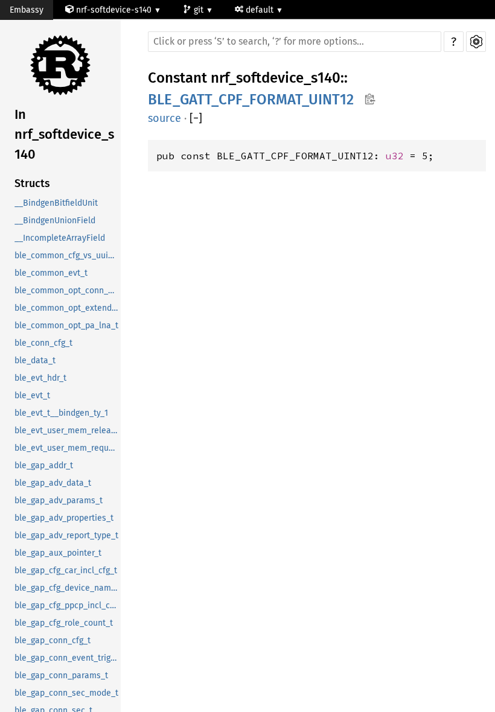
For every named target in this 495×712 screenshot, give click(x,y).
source (164, 118)
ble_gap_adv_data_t (52, 483)
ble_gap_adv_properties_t (63, 518)
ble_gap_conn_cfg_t (52, 640)
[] (196, 118)
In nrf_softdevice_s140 (64, 134)
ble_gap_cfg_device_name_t (67, 588)
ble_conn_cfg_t (43, 343)
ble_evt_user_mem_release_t (67, 430)
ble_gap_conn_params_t (61, 675)
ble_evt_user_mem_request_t (67, 448)
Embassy (26, 10)
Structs (32, 183)
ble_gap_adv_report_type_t (66, 535)
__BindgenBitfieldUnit (56, 203)
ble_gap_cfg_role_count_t (63, 623)
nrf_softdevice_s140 (275, 77)
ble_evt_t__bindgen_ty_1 (61, 413)
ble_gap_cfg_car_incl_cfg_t (65, 570)
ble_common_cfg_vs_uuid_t (67, 255)
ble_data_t (35, 360)
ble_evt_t (32, 395)
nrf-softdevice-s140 (114, 10)
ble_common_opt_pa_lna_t (66, 325)
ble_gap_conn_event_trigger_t (67, 658)
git (200, 10)
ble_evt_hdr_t (40, 378)
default (261, 10)
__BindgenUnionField (54, 220)
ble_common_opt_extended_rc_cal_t (67, 308)
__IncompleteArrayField (59, 238)
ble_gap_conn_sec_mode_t (66, 693)
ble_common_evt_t (51, 273)
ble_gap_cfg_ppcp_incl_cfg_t (67, 605)
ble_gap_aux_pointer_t (57, 553)
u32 (395, 156)
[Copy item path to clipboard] (370, 100)
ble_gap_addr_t (43, 465)
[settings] (476, 41)
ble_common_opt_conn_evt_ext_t (67, 290)
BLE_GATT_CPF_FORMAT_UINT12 (251, 99)
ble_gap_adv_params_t (58, 500)
